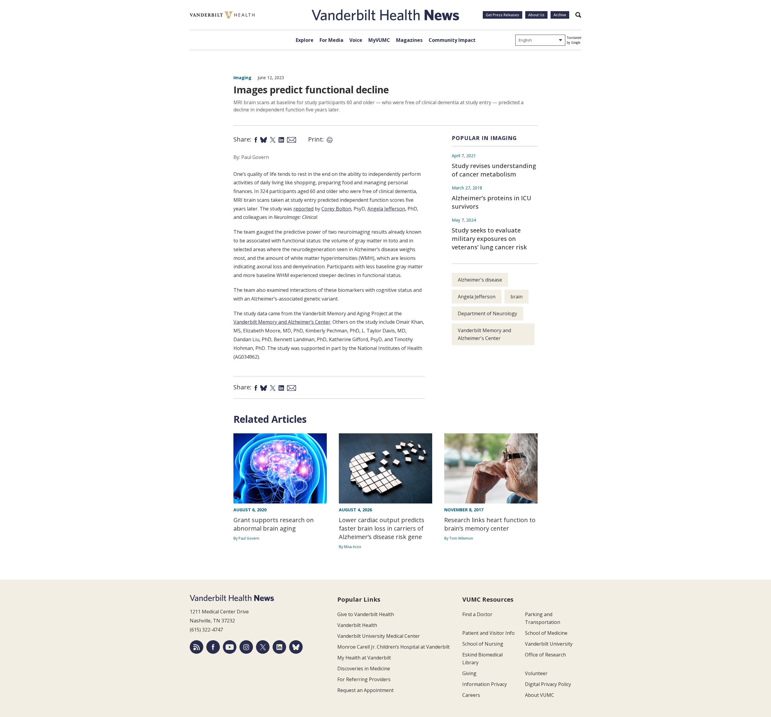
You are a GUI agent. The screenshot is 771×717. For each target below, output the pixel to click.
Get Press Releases (502, 14)
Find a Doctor (477, 614)
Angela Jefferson (476, 296)
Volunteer (536, 673)
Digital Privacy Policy (548, 684)
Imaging (242, 77)
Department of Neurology (487, 313)
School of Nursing (482, 644)
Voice (355, 40)
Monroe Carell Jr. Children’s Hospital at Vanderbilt (393, 647)
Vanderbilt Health (357, 625)
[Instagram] (246, 647)
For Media (331, 40)
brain (516, 296)
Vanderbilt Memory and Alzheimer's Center (484, 334)
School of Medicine (546, 633)
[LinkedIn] (279, 647)
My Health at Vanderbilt (364, 657)
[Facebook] (213, 647)
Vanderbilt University (549, 644)
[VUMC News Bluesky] (296, 647)
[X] (263, 647)
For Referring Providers (364, 679)
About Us (536, 14)
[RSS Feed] (196, 647)
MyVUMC (379, 40)
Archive (560, 14)
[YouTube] (229, 647)
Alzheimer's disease (480, 279)
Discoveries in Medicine (363, 668)
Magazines (409, 40)
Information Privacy (484, 684)
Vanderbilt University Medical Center (378, 636)
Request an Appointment (365, 690)
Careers (471, 695)
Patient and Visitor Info (488, 633)
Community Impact (452, 40)
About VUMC (539, 695)
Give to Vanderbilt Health (365, 614)
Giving (469, 673)
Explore (305, 40)
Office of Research (545, 654)
